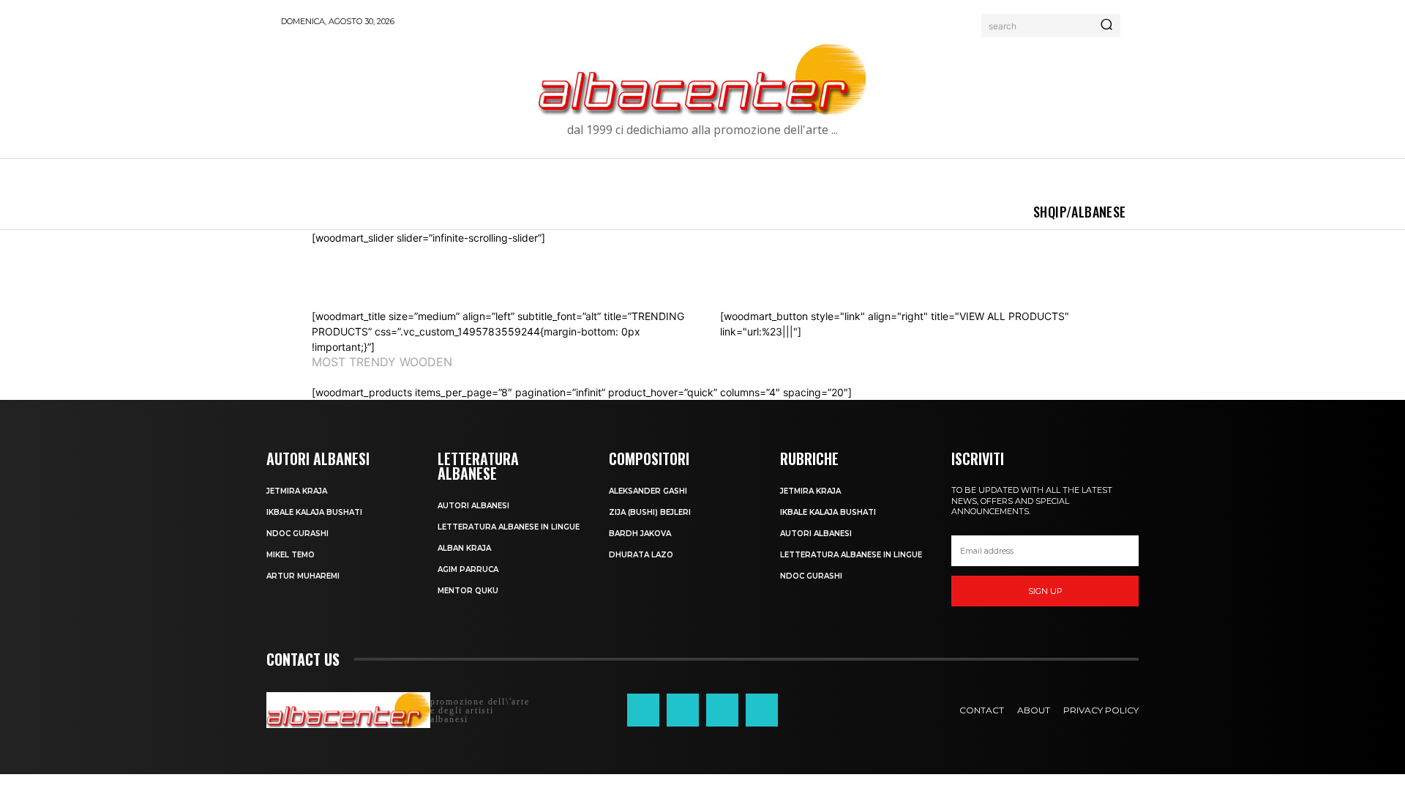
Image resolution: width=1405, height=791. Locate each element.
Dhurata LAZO (641, 555)
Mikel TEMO (290, 555)
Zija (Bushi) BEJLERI (650, 512)
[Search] (1106, 25)
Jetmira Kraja (296, 491)
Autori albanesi (473, 505)
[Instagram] (683, 710)
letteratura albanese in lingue (509, 527)
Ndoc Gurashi (297, 533)
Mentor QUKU (468, 590)
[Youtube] (762, 710)
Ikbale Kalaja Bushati (314, 512)
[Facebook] (643, 710)
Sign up (1045, 591)
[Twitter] (722, 710)
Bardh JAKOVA (640, 533)
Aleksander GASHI (648, 491)
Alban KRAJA (464, 548)
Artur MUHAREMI (303, 576)
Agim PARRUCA (468, 569)
